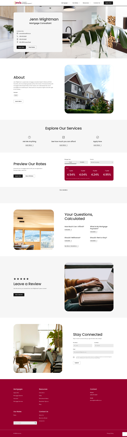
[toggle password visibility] (35, 423)
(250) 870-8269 (23, 36)
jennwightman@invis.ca (25, 33)
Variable (82, 162)
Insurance (15, 398)
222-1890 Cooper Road (25, 42)
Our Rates (75, 3)
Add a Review (19, 294)
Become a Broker (43, 418)
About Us (41, 415)
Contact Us (97, 3)
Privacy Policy (110, 433)
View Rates (32, 47)
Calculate (67, 229)
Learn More (18, 101)
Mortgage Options (18, 395)
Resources (86, 3)
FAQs (40, 395)
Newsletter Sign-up (43, 401)
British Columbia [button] (95, 162)
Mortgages (64, 3)
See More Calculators (71, 246)
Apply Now (108, 3)
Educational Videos (43, 398)
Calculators (42, 393)
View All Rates (29, 176)
